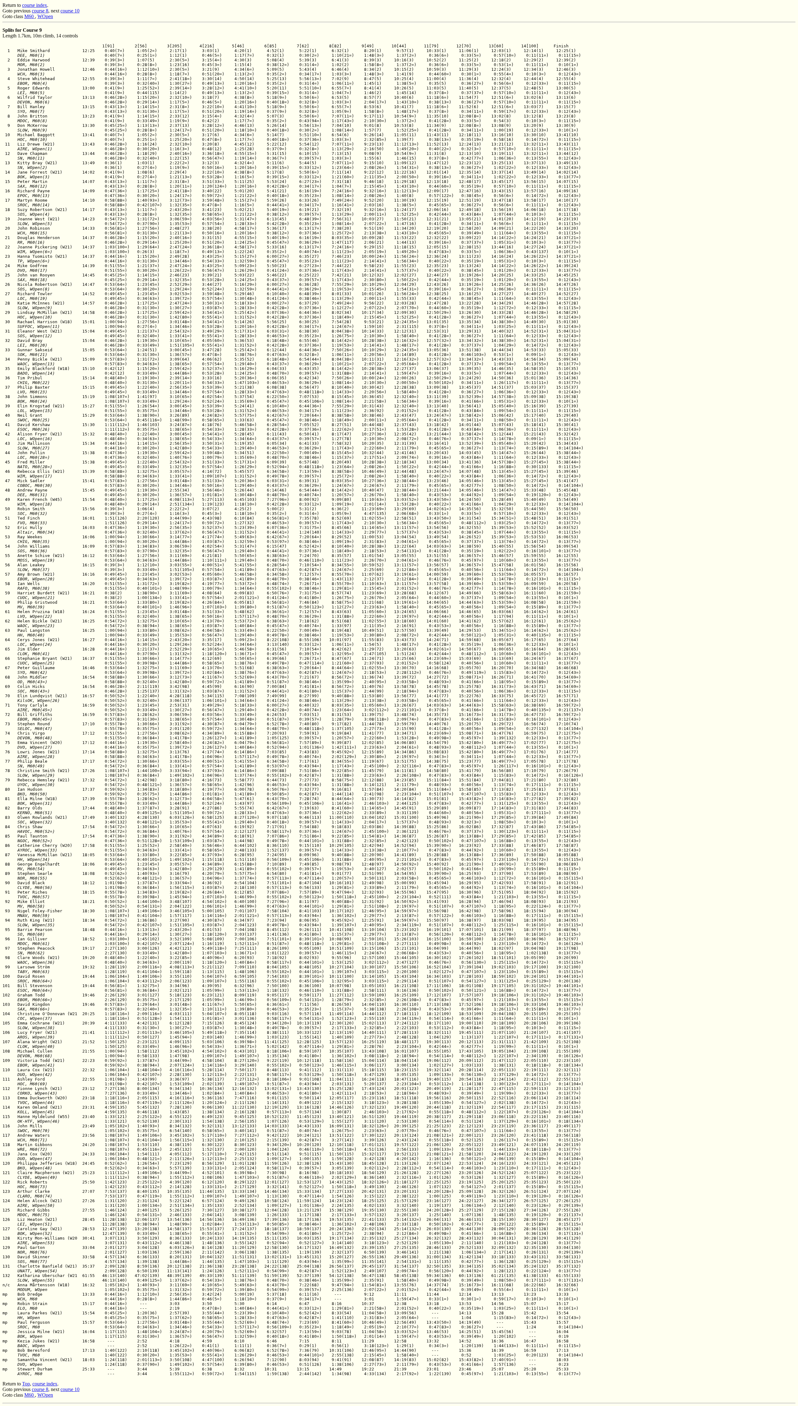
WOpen (45, 16)
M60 (29, 16)
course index (34, 5)
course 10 (69, 10)
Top (26, 1383)
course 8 (40, 10)
